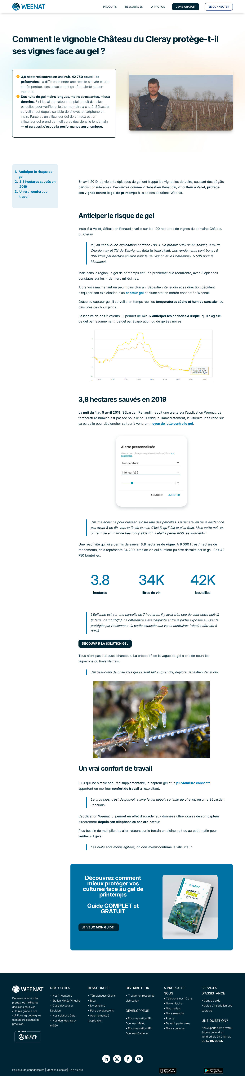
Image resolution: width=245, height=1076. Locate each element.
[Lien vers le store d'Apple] (168, 1071)
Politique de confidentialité (28, 1069)
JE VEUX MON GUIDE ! (98, 927)
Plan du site (76, 1069)
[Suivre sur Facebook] (128, 1059)
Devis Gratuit (186, 6)
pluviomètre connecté (193, 783)
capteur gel (135, 293)
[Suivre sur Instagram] (117, 1059)
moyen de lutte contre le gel (171, 423)
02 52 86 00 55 (212, 1041)
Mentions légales (57, 1069)
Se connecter (218, 6)
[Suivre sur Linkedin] (106, 1059)
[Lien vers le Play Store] (213, 1071)
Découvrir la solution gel (105, 643)
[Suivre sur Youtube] (139, 1059)
